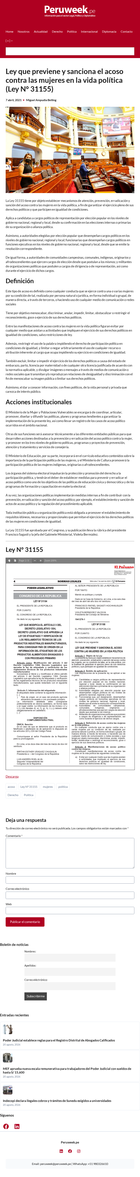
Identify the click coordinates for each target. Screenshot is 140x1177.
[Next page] (15, 561)
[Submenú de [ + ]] (12, 41)
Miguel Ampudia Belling (41, 100)
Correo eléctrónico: (36, 979)
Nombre (11, 873)
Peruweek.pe (70, 1142)
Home (9, 31)
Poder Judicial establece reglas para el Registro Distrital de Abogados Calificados (59, 1040)
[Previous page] (9, 561)
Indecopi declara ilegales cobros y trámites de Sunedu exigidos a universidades (57, 1101)
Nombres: (30, 951)
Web (9, 904)
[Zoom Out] (35, 561)
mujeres (48, 786)
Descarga (12, 776)
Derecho (13, 795)
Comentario (14, 835)
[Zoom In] (40, 561)
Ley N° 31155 (28, 786)
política (63, 786)
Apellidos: (30, 965)
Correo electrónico (17, 888)
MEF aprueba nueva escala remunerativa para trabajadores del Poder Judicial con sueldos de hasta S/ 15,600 (67, 1070)
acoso (11, 786)
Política (28, 795)
